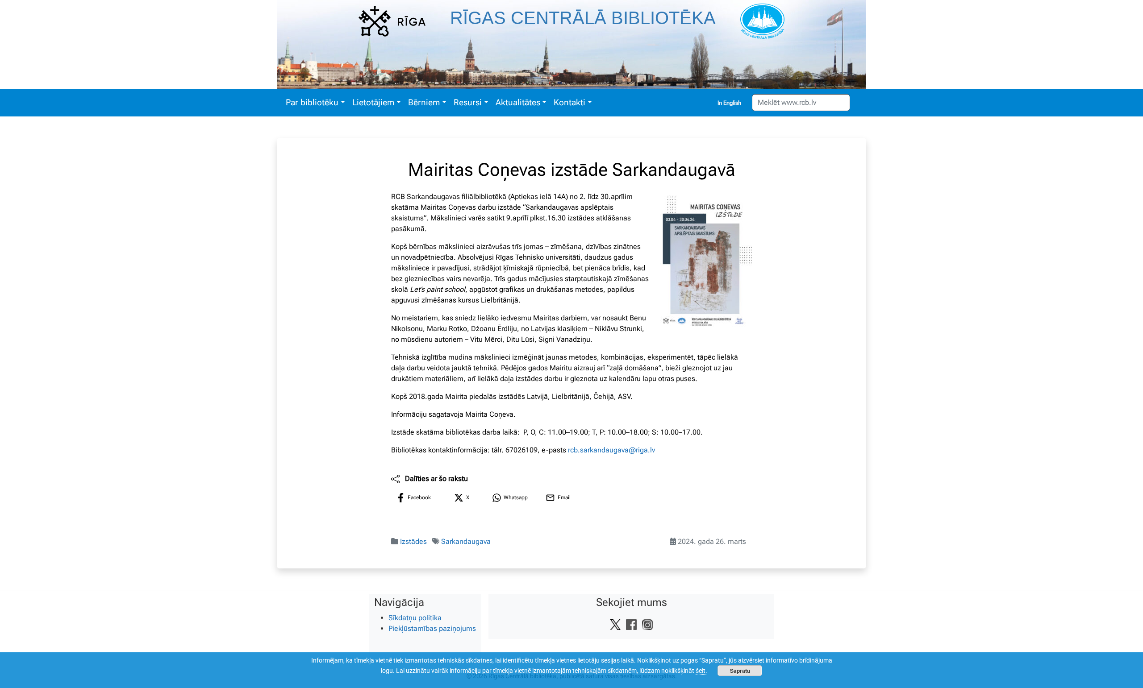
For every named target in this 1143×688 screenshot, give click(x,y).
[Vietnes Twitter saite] (615, 624)
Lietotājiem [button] (373, 102)
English (732, 102)
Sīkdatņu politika (415, 617)
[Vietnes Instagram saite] (647, 624)
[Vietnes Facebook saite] (631, 624)
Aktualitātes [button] (518, 102)
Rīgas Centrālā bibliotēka (583, 18)
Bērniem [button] (424, 102)
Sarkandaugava (466, 541)
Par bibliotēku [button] (312, 102)
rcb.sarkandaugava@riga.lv (611, 450)
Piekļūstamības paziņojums (432, 628)
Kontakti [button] (569, 102)
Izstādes (413, 541)
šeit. (701, 670)
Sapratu (740, 671)
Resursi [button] (468, 102)
